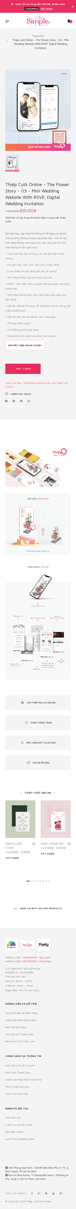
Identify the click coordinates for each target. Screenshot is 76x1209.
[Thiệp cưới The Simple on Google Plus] (61, 1193)
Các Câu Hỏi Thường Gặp (19, 1034)
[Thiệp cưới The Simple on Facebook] (32, 1193)
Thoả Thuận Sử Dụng (17, 1086)
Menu (8, 22)
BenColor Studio (14, 1131)
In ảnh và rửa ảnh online (19, 1124)
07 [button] (46, 881)
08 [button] (49, 881)
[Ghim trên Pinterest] (21, 401)
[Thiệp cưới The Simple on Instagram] (39, 1193)
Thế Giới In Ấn (13, 1117)
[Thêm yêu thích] (33, 844)
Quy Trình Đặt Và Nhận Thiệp (21, 1012)
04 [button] (37, 881)
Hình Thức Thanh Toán (17, 1072)
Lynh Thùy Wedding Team (20, 1138)
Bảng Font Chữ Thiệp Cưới (19, 1041)
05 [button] (40, 881)
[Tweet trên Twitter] (14, 401)
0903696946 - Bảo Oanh (36, 957)
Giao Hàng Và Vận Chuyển (20, 1065)
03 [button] (35, 881)
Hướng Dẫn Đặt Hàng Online (20, 1020)
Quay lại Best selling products (40, 908)
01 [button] (28, 881)
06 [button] (43, 881)
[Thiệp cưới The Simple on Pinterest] (46, 1193)
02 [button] (32, 881)
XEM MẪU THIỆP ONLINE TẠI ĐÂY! (25, 345)
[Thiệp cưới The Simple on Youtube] (53, 1193)
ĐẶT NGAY (47, 8)
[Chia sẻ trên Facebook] (7, 401)
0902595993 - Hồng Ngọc (37, 961)
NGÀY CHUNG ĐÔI (52, 843)
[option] (38, 110)
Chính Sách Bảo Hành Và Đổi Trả (23, 1079)
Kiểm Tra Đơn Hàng (16, 1027)
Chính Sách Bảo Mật (16, 1093)
